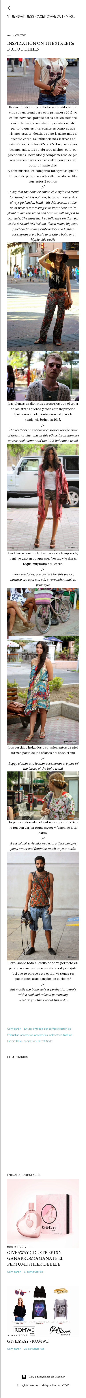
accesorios (26, 1035)
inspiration (30, 1041)
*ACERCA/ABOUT (50, 16)
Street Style (45, 1041)
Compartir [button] (14, 1028)
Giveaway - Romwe (28, 1341)
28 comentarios (34, 1348)
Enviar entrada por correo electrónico (47, 1028)
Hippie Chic (14, 1041)
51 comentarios (33, 1271)
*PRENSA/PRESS (20, 16)
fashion (68, 1035)
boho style (55, 1035)
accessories (41, 1035)
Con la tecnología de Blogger (46, 1376)
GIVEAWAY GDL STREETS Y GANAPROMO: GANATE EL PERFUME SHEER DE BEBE (35, 1258)
